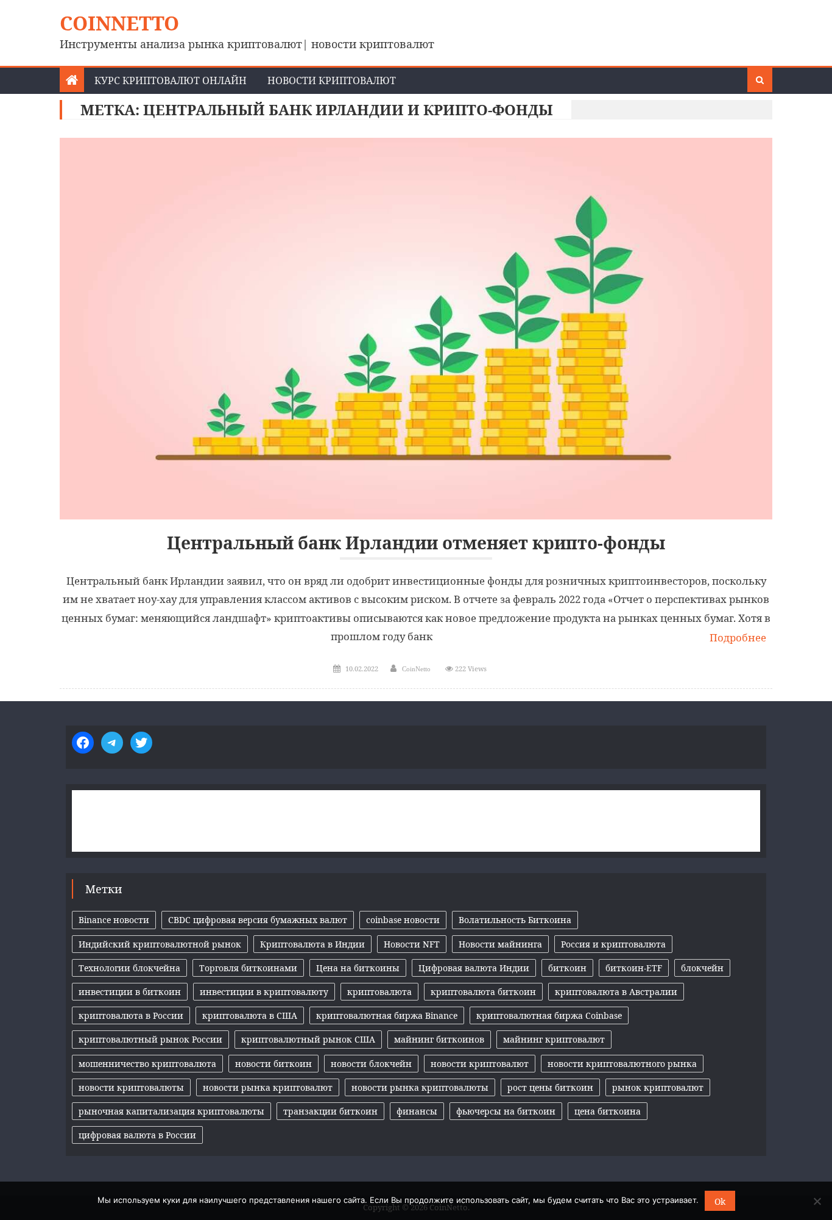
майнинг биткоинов (439, 1039)
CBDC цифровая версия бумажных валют (257, 920)
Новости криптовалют (331, 80)
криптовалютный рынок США (308, 1039)
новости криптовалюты (131, 1087)
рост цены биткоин (550, 1087)
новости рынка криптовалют (268, 1087)
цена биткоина (607, 1111)
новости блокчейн (371, 1063)
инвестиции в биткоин (130, 991)
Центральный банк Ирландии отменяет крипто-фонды (416, 543)
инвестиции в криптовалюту (264, 991)
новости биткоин (273, 1063)
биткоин (567, 968)
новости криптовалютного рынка (622, 1063)
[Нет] (817, 1201)
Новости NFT (412, 944)
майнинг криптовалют (554, 1039)
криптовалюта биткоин (483, 991)
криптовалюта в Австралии (616, 991)
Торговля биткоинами (248, 968)
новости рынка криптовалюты (419, 1087)
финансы (417, 1111)
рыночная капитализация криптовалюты (171, 1111)
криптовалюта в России (131, 1015)
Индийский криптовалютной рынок (160, 944)
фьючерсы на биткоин (505, 1111)
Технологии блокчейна (129, 968)
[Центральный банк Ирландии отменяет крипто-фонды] (416, 328)
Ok (719, 1201)
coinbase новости (403, 920)
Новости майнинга (500, 944)
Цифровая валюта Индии (473, 968)
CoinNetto (119, 23)
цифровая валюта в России (137, 1135)
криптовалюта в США (249, 1015)
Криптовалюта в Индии (312, 944)
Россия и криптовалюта (613, 944)
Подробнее (738, 637)
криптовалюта (379, 991)
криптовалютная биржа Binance (386, 1015)
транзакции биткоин (330, 1111)
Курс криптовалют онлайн (170, 80)
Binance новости (114, 920)
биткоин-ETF (633, 968)
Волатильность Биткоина (515, 920)
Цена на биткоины (358, 968)
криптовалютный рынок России (150, 1039)
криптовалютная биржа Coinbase (549, 1015)
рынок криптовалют (657, 1087)
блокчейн (702, 968)
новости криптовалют (480, 1063)
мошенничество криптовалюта (147, 1063)
